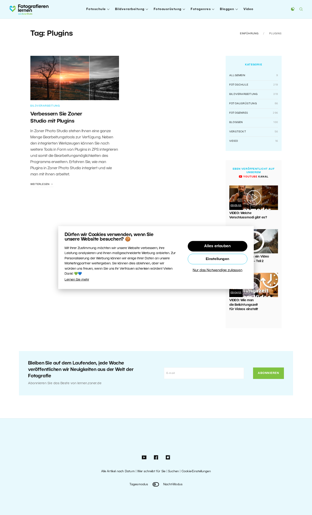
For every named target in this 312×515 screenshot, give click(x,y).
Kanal (255, 177)
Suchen (173, 471)
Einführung (249, 33)
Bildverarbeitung (130, 9)
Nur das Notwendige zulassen (217, 270)
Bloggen (227, 9)
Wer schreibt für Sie (151, 471)
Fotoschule (96, 9)
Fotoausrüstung (168, 9)
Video (248, 9)
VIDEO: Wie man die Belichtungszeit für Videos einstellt (243, 305)
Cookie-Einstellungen (196, 471)
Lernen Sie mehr (77, 279)
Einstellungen (217, 259)
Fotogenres (201, 9)
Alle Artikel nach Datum (118, 471)
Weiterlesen (40, 184)
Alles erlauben (217, 246)
